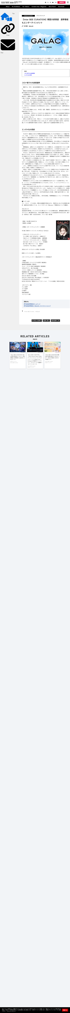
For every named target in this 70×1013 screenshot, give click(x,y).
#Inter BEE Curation (29, 311)
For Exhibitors (16, 7)
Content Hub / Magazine (39, 7)
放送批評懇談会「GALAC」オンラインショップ (38, 306)
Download (61, 7)
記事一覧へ (46, 320)
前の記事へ (55, 321)
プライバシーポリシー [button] (11, 1011)
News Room (52, 7)
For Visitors (25, 7)
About (7, 7)
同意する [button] (65, 1010)
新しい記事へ (37, 321)
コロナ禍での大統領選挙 (29, 73)
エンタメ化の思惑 (28, 75)
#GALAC (37, 311)
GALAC (31, 26)
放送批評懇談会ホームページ (32, 304)
